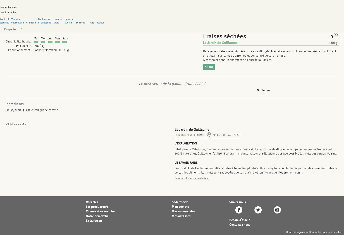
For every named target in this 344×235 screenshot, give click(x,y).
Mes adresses (181, 216)
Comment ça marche (100, 211)
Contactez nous (239, 225)
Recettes (92, 202)
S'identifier (180, 202)
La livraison (94, 221)
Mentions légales (295, 232)
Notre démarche (97, 216)
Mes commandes (183, 211)
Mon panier (10, 29)
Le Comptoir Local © (329, 232)
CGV (311, 232)
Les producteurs (97, 207)
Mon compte (180, 207)
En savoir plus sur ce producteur (192, 178)
